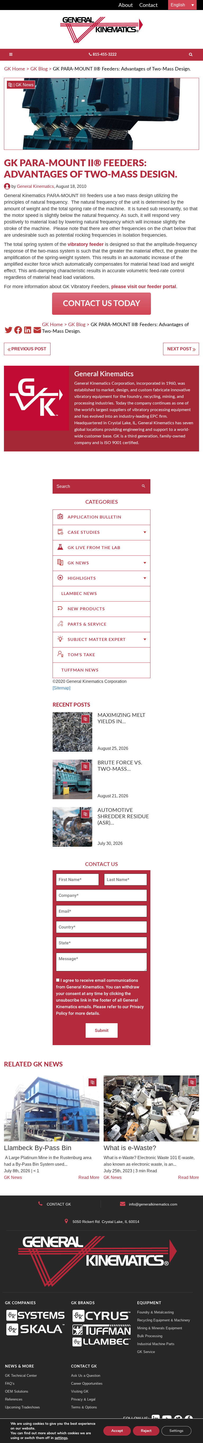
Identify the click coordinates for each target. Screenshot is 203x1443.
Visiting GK (80, 1391)
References (13, 1399)
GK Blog (39, 69)
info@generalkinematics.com (153, 1204)
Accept (117, 1430)
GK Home (14, 69)
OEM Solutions (16, 1391)
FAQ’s (10, 1383)
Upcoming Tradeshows (22, 1407)
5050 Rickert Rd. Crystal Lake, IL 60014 (106, 1222)
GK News (25, 85)
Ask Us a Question (85, 1376)
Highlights (82, 578)
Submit (101, 1030)
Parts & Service (87, 624)
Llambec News (79, 594)
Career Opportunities (87, 1383)
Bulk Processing (149, 1336)
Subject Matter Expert (97, 639)
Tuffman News (80, 670)
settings (61, 1438)
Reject (146, 1430)
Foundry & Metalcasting (155, 1312)
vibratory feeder (86, 244)
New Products (86, 609)
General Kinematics (35, 186)
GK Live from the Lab (94, 548)
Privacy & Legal (83, 1399)
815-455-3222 (105, 54)
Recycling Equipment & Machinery (163, 1320)
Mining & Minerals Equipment (159, 1328)
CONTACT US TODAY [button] (101, 304)
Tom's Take (81, 655)
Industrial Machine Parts (155, 1344)
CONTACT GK (59, 1204)
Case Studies (84, 532)
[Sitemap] (61, 688)
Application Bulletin (94, 517)
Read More (89, 1177)
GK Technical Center (21, 1376)
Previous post (28, 349)
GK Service (146, 1352)
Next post (179, 349)
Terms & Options (84, 1407)
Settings (176, 1430)
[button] (182, 5)
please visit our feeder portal (143, 286)
